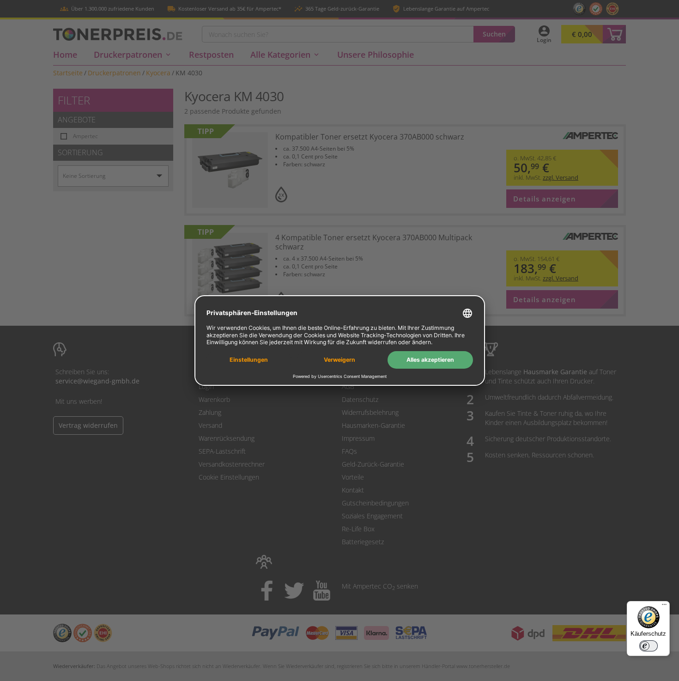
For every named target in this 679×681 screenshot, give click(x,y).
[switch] (648, 645)
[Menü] (664, 606)
